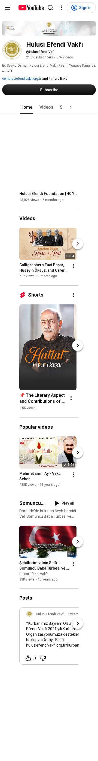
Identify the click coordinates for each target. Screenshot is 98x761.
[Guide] (7, 7)
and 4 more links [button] (54, 79)
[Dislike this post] (43, 658)
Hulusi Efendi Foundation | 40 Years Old (49, 193)
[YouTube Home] (31, 7)
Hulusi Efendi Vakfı (33, 574)
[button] (70, 107)
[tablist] (49, 107)
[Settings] (61, 7)
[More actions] (73, 266)
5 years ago (76, 614)
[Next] (77, 244)
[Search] (50, 7)
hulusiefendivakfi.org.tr (23, 79)
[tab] (26, 107)
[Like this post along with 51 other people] (28, 658)
